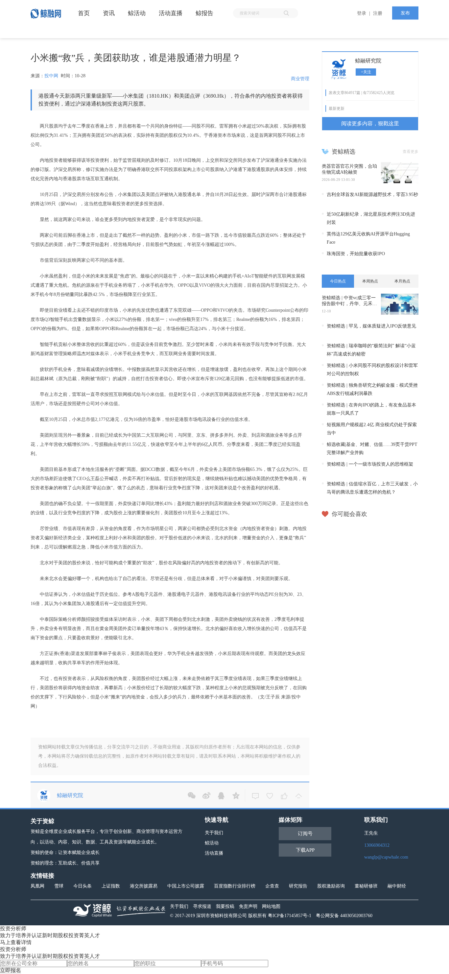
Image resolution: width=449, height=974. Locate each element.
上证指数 (111, 886)
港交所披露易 (143, 886)
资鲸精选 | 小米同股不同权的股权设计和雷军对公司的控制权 (372, 369)
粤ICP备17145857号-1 (289, 915)
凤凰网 (37, 886)
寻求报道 (202, 906)
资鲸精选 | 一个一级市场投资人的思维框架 (370, 464)
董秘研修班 (366, 886)
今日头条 (82, 886)
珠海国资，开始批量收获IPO (356, 253)
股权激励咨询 (331, 886)
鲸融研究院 (368, 60)
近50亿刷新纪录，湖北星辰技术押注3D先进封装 (371, 218)
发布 (405, 13)
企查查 (272, 886)
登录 (361, 13)
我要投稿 (225, 906)
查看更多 (410, 151)
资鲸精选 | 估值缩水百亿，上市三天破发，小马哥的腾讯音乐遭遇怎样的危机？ (372, 488)
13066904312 (377, 845)
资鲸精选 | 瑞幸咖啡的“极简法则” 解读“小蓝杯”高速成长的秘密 (371, 349)
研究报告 (298, 886)
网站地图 (271, 906)
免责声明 (248, 906)
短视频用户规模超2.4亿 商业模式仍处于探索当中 (372, 428)
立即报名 (10, 970)
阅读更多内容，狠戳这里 (370, 123)
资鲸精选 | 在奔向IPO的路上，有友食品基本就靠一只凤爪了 (371, 409)
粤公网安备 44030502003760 (344, 915)
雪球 (58, 886)
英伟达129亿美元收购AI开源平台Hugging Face (368, 238)
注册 (377, 13)
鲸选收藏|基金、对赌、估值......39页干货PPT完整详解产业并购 (372, 448)
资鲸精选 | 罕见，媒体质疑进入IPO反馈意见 (371, 326)
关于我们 (214, 832)
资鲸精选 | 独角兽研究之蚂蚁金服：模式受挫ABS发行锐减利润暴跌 (372, 389)
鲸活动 (212, 842)
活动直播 (214, 853)
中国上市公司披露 (185, 886)
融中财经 (397, 886)
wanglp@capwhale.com (386, 857)
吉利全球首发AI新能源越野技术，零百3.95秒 (372, 194)
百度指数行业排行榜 (234, 886)
